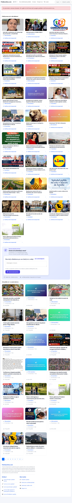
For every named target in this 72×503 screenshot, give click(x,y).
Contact (34, 2)
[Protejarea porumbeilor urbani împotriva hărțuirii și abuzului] (36, 97)
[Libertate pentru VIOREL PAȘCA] (36, 28)
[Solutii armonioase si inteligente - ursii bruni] (36, 120)
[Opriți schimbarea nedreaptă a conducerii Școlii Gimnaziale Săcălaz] (36, 142)
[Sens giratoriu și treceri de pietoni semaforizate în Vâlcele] (13, 120)
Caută (46, 2)
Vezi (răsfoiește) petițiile (25, 2)
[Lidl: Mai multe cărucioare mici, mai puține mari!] (59, 165)
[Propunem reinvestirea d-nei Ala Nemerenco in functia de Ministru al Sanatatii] (13, 51)
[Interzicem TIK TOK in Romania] (59, 119)
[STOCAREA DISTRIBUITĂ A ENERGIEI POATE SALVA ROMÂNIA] (13, 74)
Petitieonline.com (6, 2)
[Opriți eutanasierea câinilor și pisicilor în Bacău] (13, 142)
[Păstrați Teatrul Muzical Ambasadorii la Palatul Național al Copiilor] (59, 74)
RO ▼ (16, 1)
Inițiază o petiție (66, 2)
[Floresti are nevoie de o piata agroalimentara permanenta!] (59, 142)
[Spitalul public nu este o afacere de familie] (59, 188)
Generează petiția (13, 272)
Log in (57, 2)
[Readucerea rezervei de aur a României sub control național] (36, 188)
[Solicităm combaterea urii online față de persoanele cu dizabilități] (13, 29)
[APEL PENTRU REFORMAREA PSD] (13, 165)
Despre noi (40, 2)
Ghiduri (4, 477)
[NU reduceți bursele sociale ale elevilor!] (36, 210)
